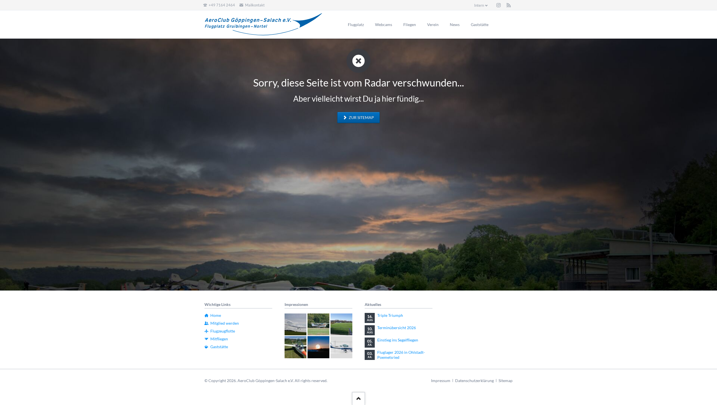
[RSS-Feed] (509, 5)
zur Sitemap (361, 117)
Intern (479, 5)
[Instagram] (498, 5)
